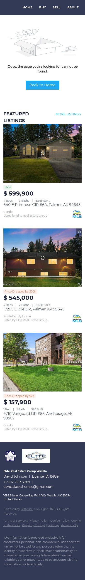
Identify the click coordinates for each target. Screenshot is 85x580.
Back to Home (42, 85)
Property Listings (33, 525)
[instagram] (24, 571)
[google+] (42, 571)
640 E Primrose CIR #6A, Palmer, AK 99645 (41, 205)
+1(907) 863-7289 (16, 482)
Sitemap (53, 525)
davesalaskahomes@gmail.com (28, 487)
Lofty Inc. (27, 509)
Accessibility (69, 525)
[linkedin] (14, 571)
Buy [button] (42, 7)
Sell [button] (57, 7)
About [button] (73, 7)
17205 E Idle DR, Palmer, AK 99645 (33, 309)
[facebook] (5, 571)
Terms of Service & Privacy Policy (25, 520)
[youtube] (33, 571)
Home (27, 7)
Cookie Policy (59, 520)
